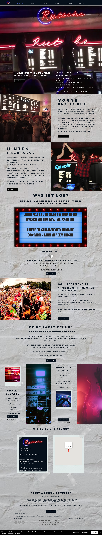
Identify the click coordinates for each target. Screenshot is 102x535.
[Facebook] (15, 522)
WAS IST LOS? (51, 195)
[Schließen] (100, 532)
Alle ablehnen (85, 532)
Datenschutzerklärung (14, 533)
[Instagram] (19, 522)
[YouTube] (23, 522)
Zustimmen (94, 532)
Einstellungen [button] (76, 532)
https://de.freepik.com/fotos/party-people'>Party (28, 515)
